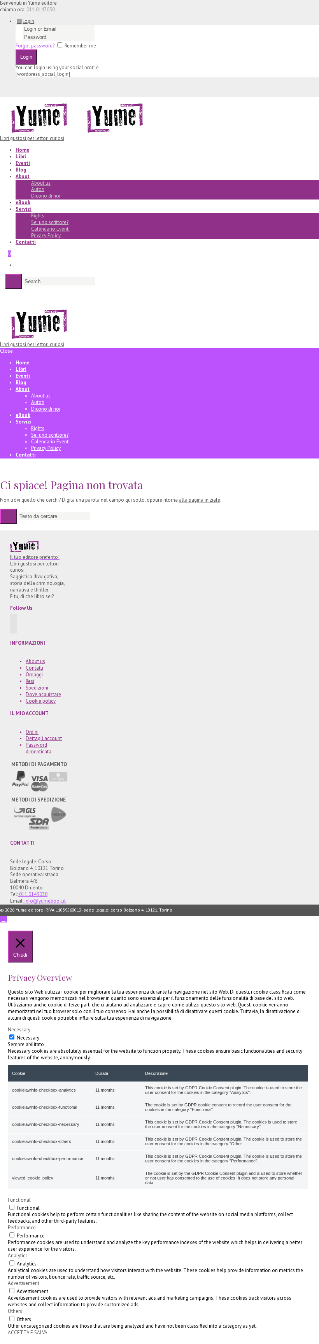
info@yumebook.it (44, 901)
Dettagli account (44, 738)
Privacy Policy (46, 235)
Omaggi (34, 674)
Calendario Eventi (50, 229)
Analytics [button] (18, 1255)
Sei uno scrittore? (49, 222)
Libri (21, 156)
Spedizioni (37, 687)
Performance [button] (22, 1227)
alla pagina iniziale (199, 500)
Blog (21, 169)
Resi (30, 681)
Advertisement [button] (23, 1283)
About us (41, 183)
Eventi (23, 163)
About (23, 176)
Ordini (32, 732)
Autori (37, 189)
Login (28, 21)
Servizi (24, 209)
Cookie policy (41, 701)
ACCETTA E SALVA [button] (27, 1332)
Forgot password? (35, 45)
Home (22, 150)
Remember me (80, 45)
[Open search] (13, 281)
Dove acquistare (43, 694)
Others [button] (15, 1311)
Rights (37, 215)
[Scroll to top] (3, 919)
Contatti (26, 242)
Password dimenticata (38, 748)
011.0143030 (40, 9)
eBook (23, 202)
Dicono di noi (45, 195)
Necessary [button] (19, 1029)
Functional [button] (19, 1200)
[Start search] (8, 516)
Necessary (28, 1037)
